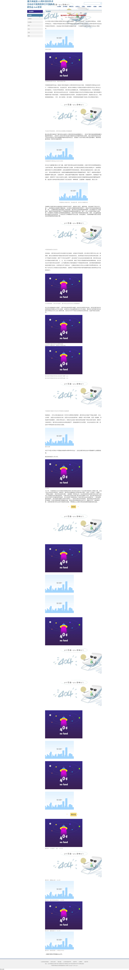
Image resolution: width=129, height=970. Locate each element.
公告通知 (30, 22)
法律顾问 (80, 961)
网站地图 (59, 961)
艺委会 (83, 6)
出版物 (94, 6)
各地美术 (89, 6)
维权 (29, 35)
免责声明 (75, 961)
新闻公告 (71, 6)
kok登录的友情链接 (45, 961)
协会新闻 (30, 15)
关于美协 (65, 6)
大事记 (100, 6)
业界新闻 (30, 18)
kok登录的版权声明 (67, 961)
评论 (29, 29)
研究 (29, 25)
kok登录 (59, 6)
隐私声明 (86, 961)
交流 (29, 32)
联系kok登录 (53, 961)
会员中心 (78, 6)
